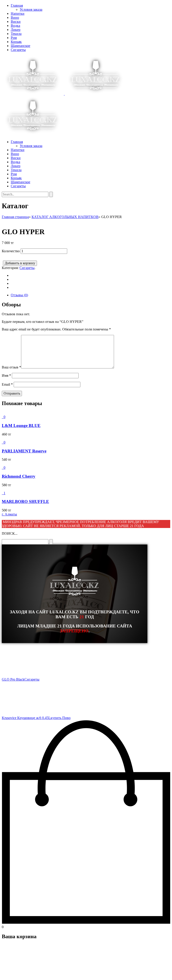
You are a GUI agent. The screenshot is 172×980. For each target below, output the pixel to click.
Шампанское (20, 46)
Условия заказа (31, 9)
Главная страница (15, 217)
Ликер (15, 30)
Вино (15, 17)
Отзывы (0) (19, 295)
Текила (16, 34)
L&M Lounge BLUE (21, 425)
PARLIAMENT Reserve (24, 451)
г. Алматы (9, 514)
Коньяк (16, 42)
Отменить (30, 974)
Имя (6, 375)
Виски (16, 21)
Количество (11, 251)
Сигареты (18, 50)
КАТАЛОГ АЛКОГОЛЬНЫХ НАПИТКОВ (65, 217)
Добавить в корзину (20, 263)
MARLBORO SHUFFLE (25, 501)
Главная (17, 5)
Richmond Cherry (18, 476)
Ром (14, 38)
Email (7, 384)
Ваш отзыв (11, 367)
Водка (15, 25)
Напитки (17, 13)
